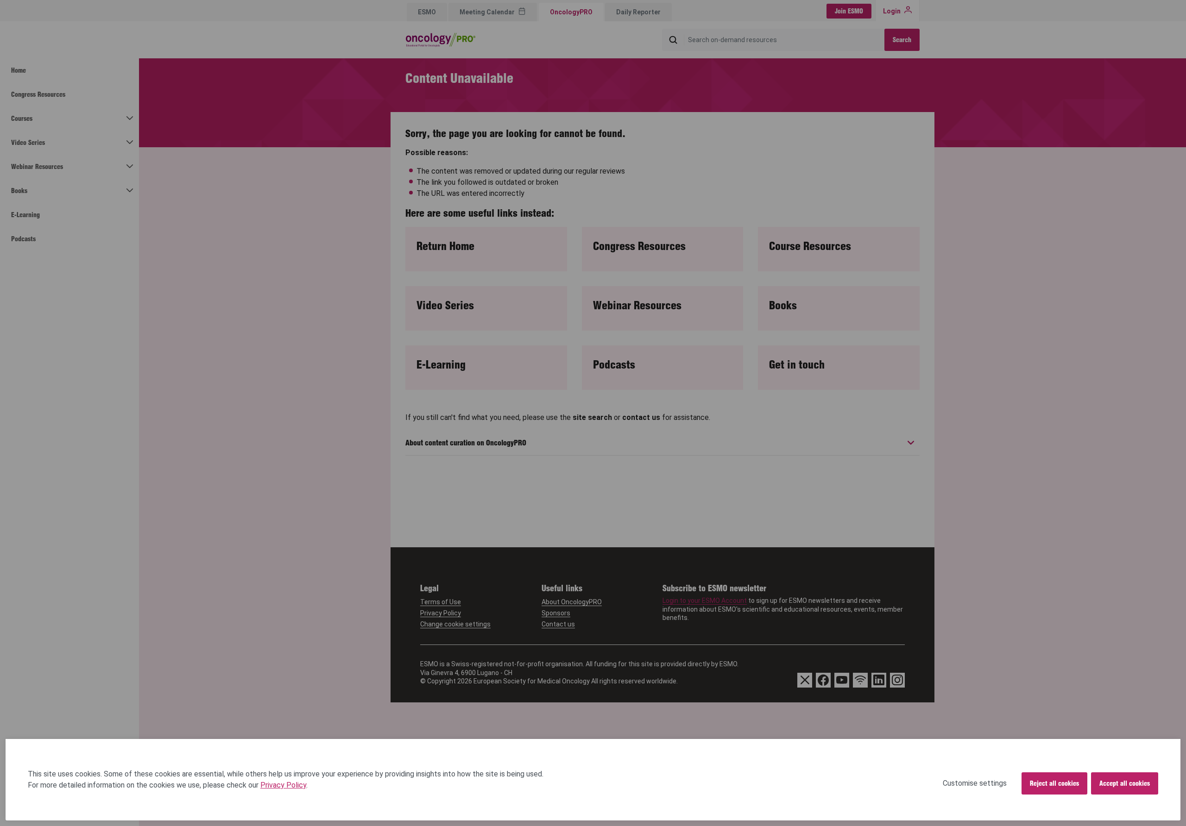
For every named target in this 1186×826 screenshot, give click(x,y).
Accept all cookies (1124, 783)
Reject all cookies (1054, 783)
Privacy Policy (283, 785)
